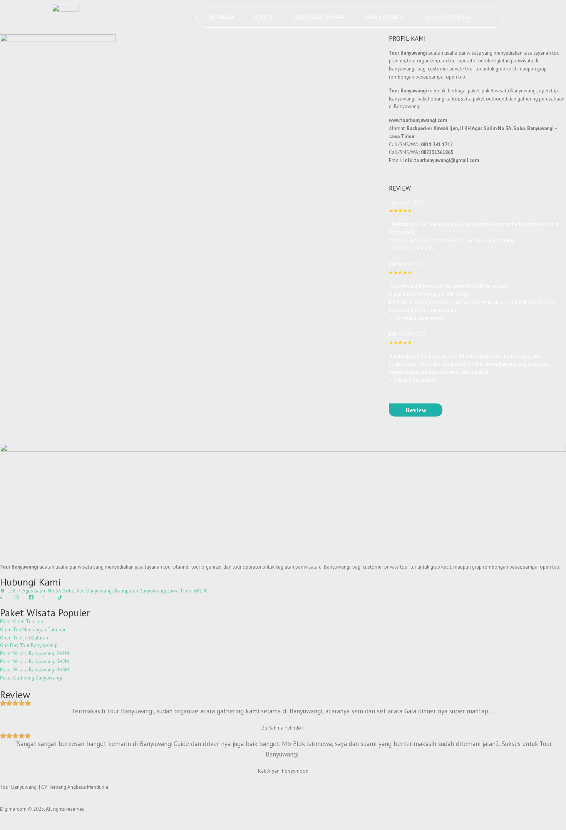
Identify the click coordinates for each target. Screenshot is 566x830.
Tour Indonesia (446, 17)
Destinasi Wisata (319, 17)
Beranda (221, 17)
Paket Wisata (383, 17)
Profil (264, 17)
